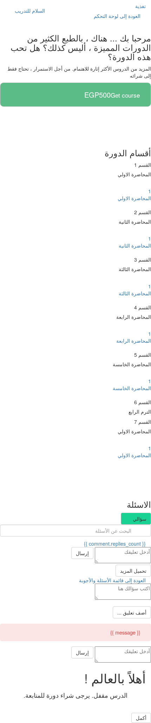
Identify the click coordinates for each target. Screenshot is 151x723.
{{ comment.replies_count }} (115, 543)
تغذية (140, 5)
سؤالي (138, 518)
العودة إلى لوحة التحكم (118, 15)
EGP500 (97, 95)
